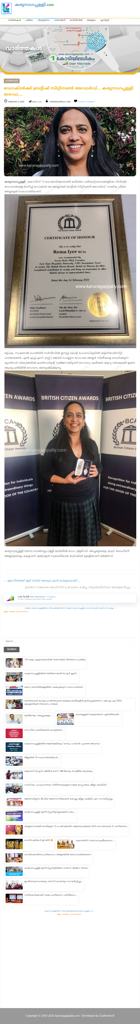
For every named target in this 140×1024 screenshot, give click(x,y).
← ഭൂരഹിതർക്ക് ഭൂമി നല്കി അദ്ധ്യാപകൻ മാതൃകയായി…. (42, 581)
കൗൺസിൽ (76, 20)
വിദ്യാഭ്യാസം (44, 20)
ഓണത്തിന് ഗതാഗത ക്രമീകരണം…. (95, 840)
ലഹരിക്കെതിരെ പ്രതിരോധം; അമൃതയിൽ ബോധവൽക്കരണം (58, 854)
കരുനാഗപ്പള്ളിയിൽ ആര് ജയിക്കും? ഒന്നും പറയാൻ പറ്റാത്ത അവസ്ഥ (62, 743)
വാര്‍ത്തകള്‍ (11, 81)
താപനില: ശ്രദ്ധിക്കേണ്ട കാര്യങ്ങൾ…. (44, 730)
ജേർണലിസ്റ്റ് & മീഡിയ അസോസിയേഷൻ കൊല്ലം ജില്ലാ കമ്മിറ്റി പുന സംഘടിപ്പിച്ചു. (68, 799)
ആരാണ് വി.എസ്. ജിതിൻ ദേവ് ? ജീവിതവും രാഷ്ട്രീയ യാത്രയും (58, 771)
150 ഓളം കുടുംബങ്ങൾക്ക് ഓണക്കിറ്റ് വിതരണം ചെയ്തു (54, 659)
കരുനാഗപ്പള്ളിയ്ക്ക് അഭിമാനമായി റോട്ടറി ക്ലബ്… (51, 673)
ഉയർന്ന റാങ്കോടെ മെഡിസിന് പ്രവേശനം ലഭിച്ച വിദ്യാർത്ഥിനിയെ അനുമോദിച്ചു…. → (80, 587)
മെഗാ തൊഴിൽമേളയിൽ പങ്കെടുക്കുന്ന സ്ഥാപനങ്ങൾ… (54, 687)
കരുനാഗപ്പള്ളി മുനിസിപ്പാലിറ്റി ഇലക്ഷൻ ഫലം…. (50, 812)
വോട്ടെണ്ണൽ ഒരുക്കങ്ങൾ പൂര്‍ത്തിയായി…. (98, 714)
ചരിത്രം (29, 20)
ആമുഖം (91, 20)
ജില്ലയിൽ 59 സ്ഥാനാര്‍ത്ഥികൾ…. (42, 757)
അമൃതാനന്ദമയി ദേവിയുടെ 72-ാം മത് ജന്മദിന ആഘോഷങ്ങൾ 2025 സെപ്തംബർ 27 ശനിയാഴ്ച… (76, 826)
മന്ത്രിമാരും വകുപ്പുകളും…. (38, 715)
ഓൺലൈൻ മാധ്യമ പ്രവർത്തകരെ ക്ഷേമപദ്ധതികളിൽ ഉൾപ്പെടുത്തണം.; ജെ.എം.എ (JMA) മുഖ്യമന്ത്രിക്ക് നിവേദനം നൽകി (73, 703)
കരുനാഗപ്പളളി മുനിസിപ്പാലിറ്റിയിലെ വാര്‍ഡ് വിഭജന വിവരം (56, 868)
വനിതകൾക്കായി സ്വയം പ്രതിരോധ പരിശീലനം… (50, 895)
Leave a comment (87, 102)
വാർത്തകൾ (14, 20)
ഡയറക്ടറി (59, 20)
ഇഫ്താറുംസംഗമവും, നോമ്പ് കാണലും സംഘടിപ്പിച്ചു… (53, 881)
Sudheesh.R (107, 1016)
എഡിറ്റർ (104, 20)
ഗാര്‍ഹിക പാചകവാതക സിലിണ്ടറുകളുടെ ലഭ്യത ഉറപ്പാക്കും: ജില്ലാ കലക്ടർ (65, 785)
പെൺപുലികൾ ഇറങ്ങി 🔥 (38, 840)
